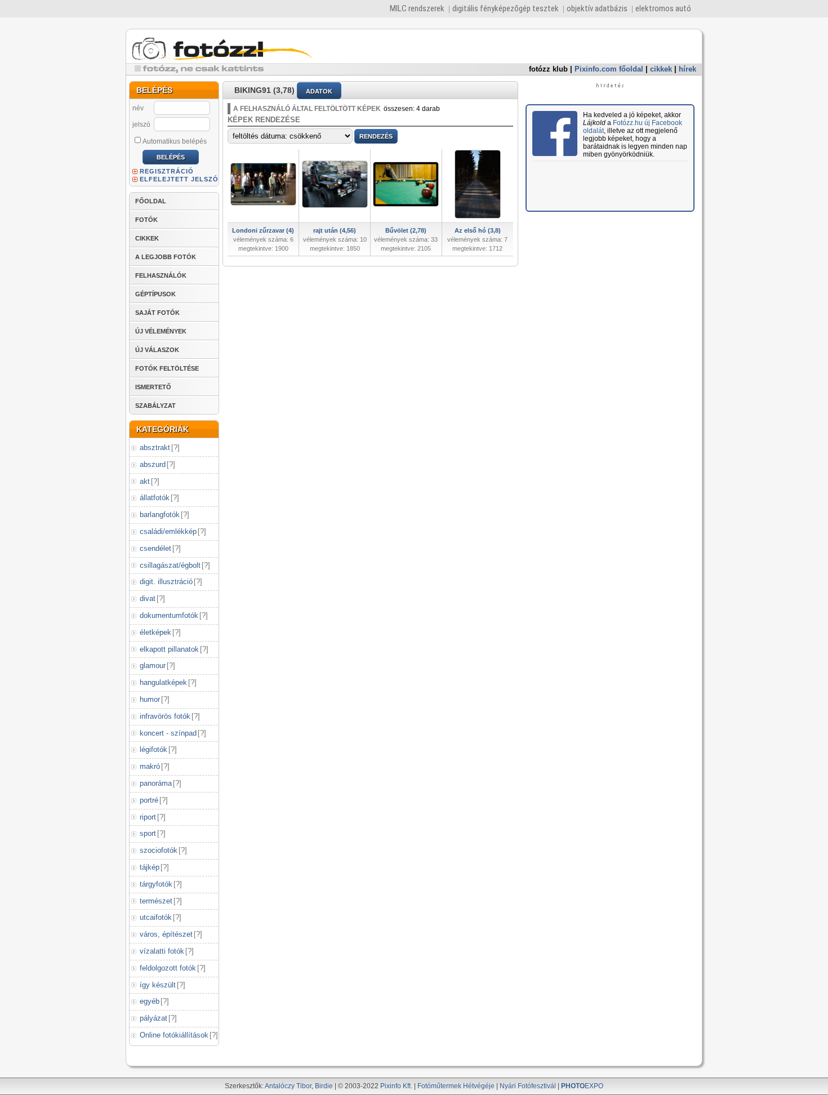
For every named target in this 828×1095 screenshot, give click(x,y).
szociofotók (158, 850)
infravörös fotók (165, 716)
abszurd (153, 464)
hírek (687, 69)
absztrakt (155, 447)
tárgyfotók (156, 884)
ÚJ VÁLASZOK (157, 349)
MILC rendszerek (417, 8)
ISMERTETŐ (153, 387)
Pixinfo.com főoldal (609, 69)
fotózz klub (548, 69)
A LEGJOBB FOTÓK (165, 256)
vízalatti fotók (162, 951)
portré (149, 800)
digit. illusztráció (166, 581)
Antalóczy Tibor (288, 1086)
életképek (155, 632)
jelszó (141, 124)
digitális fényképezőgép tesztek (505, 8)
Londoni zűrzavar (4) (263, 230)
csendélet (155, 548)
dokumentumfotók (169, 615)
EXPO (582, 1086)
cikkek (661, 69)
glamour (153, 665)
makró (150, 766)
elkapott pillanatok (169, 649)
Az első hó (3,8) (478, 230)
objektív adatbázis (597, 8)
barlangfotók (160, 514)
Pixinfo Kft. (396, 1086)
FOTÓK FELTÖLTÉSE (167, 368)
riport (148, 817)
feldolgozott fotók (168, 968)
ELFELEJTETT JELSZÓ (179, 179)
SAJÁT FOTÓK (157, 312)
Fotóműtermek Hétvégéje (456, 1086)
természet (156, 901)
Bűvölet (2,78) (405, 230)
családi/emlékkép (168, 531)
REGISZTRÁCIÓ (167, 171)
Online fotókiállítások (174, 1035)
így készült (158, 985)
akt (145, 481)
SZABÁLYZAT (155, 405)
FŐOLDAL (150, 201)
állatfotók (155, 497)
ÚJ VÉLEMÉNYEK (160, 331)
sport (148, 833)
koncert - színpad (168, 733)
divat (147, 598)
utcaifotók (156, 917)
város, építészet (166, 934)
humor (150, 699)
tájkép (149, 867)
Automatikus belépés (175, 141)
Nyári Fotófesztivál (528, 1086)
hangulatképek (163, 682)
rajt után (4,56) (334, 230)
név (138, 108)
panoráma (156, 783)
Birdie (324, 1086)
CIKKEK (147, 238)
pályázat (153, 1018)
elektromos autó (663, 8)
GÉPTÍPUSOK (155, 294)
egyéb (149, 1001)
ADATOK (319, 91)
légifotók (153, 749)
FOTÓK (146, 219)
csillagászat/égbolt (170, 565)
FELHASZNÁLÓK (160, 275)
